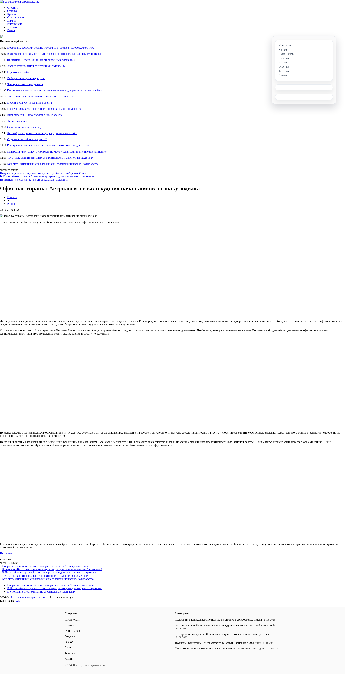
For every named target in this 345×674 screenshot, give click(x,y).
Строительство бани (19, 72)
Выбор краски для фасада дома (26, 78)
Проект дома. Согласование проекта (29, 102)
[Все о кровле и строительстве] (19, 1)
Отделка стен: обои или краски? (27, 139)
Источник (6, 553)
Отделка (12, 10)
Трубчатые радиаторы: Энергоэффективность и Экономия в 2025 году (50, 157)
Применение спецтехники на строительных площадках (41, 59)
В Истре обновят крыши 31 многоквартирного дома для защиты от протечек (54, 53)
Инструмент (14, 23)
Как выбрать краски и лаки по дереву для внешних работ (42, 133)
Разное (11, 30)
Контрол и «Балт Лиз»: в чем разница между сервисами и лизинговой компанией (57, 151)
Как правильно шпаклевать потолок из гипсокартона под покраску (48, 145)
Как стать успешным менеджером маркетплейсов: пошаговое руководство (53, 163)
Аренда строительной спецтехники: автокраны (36, 65)
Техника (12, 27)
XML (19, 600)
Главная (12, 197)
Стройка (12, 7)
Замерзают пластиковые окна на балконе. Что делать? (40, 96)
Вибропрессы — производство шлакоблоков (34, 114)
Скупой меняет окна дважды (25, 127)
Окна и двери (15, 17)
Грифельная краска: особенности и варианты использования (44, 108)
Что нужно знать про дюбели (25, 84)
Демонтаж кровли (18, 120)
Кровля (11, 14)
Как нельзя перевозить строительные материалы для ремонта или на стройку (54, 90)
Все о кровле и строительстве (29, 597)
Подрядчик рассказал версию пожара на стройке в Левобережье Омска (50, 47)
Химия (11, 20)
